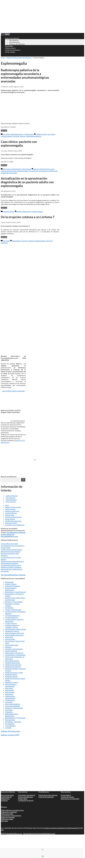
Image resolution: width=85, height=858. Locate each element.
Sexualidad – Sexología (13, 722)
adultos (19, 211)
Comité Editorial (11, 513)
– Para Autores (10, 498)
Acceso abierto (66, 795)
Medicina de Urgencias (13, 665)
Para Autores (13, 40)
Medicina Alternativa (12, 663)
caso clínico (51, 134)
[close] (42, 850)
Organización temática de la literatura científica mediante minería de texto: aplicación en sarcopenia (11, 568)
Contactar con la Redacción (14, 525)
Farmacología (10, 639)
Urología (8, 728)
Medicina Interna (8, 211)
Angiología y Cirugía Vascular (15, 592)
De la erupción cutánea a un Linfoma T (28, 217)
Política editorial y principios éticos (12, 810)
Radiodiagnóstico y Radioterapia (22, 134)
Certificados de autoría (13, 521)
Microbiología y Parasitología (10, 685)
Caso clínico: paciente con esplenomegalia (19, 143)
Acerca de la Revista (12, 38)
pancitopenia (43, 171)
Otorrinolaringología (12, 704)
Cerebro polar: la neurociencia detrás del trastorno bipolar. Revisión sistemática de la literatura (11, 552)
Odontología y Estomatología (10, 697)
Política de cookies (7, 819)
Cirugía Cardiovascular (13, 610)
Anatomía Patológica (12, 586)
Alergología (9, 582)
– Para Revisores (11, 500)
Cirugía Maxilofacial (12, 615)
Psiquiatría (9, 712)
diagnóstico (26, 211)
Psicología (8, 710)
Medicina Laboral (11, 676)
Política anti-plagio (7, 814)
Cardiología (9, 608)
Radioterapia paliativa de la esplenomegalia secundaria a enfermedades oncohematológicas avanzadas (25, 75)
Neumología (9, 690)
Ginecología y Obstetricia (14, 653)
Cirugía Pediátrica (11, 617)
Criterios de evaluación (46, 797)
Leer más (4, 131)
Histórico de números (12, 50)
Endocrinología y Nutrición (14, 633)
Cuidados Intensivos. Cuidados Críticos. (12, 626)
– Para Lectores (10, 502)
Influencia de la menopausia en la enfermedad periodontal (12, 562)
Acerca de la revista (7, 795)
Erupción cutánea (27, 241)
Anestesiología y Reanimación (11, 589)
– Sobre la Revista (11, 496)
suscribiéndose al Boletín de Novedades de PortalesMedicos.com (13, 534)
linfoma (22, 136)
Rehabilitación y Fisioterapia (15, 718)
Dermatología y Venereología (15, 629)
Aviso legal (4, 821)
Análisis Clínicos (10, 584)
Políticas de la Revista (17, 44)
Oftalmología (10, 700)
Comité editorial (6, 797)
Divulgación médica (12, 631)
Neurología (9, 694)
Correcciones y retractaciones (11, 815)
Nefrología (9, 688)
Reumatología (10, 720)
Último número (10, 48)
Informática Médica (12, 661)
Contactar (4, 800)
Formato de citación (67, 797)
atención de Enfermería (41, 169)
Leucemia (16, 136)
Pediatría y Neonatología (14, 708)
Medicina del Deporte (13, 667)
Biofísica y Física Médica (14, 602)
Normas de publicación (25, 797)
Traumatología (10, 726)
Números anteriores (12, 511)
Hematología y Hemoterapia (21, 169)
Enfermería (6, 169)
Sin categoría (9, 724)
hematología (33, 171)
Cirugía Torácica (11, 623)
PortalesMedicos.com (14, 833)
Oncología (6, 134)
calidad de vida (41, 134)
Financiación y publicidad (9, 812)
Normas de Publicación (13, 517)
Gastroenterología (11, 645)
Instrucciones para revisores (48, 795)
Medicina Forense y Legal (14, 672)
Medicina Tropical (11, 682)
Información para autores (26, 795)
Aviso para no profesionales (70, 799)
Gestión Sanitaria (11, 651)
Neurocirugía (9, 692)
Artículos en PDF (11, 523)
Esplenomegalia (6, 136)
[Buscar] (23, 480)
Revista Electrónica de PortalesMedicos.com (39, 833)
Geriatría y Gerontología (13, 649)
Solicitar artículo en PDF (10, 735)
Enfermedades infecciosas (14, 635)
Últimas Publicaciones (13, 507)
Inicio (3, 57)
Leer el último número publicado (13, 391)
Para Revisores (14, 42)
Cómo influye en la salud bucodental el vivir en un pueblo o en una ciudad (12, 546)
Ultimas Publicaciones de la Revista (18, 57)
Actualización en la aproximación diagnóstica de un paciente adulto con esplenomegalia (27, 182)
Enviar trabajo (10, 52)
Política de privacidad (8, 817)
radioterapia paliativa (33, 136)
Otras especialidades (12, 706)
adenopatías (16, 241)
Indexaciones (9, 515)
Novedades (9, 46)
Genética (8, 647)
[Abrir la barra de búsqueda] (2, 56)
